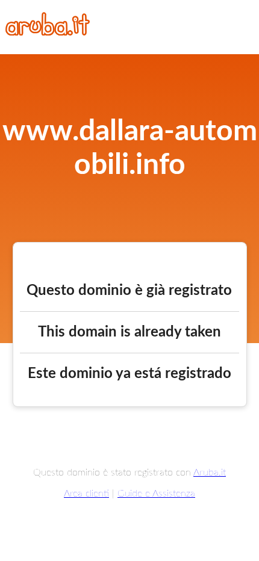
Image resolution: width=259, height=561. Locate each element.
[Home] (47, 32)
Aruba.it (209, 472)
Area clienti (86, 493)
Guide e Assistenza (156, 493)
